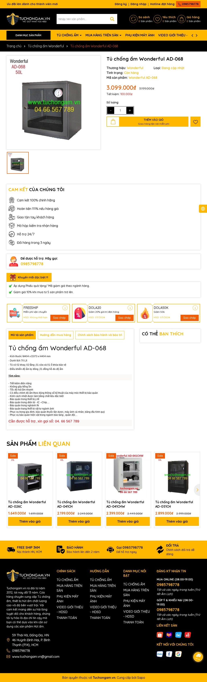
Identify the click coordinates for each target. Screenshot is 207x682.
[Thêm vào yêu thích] (195, 122)
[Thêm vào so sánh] (48, 463)
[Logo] (28, 19)
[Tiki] (178, 635)
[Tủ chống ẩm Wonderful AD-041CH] (79, 475)
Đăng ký (121, 4)
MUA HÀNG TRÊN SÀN (102, 35)
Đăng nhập (138, 4)
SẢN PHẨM (38, 443)
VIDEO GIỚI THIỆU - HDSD (177, 35)
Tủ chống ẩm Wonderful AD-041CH (76, 504)
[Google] (178, 654)
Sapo (141, 678)
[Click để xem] (53, 102)
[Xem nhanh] (48, 470)
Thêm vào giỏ (30, 521)
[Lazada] (169, 635)
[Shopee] (160, 635)
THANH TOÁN (67, 618)
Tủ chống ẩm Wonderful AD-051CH (174, 504)
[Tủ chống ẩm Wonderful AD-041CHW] (128, 475)
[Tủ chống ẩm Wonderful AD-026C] (30, 475)
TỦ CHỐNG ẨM (68, 35)
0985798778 (190, 4)
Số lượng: (113, 102)
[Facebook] (169, 654)
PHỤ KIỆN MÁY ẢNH (139, 35)
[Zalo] (160, 654)
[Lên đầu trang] (198, 646)
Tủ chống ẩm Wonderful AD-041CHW (125, 504)
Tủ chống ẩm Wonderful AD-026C (27, 504)
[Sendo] (188, 635)
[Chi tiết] (65, 307)
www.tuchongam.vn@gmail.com (35, 657)
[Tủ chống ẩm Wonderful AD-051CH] (177, 475)
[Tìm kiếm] (112, 19)
